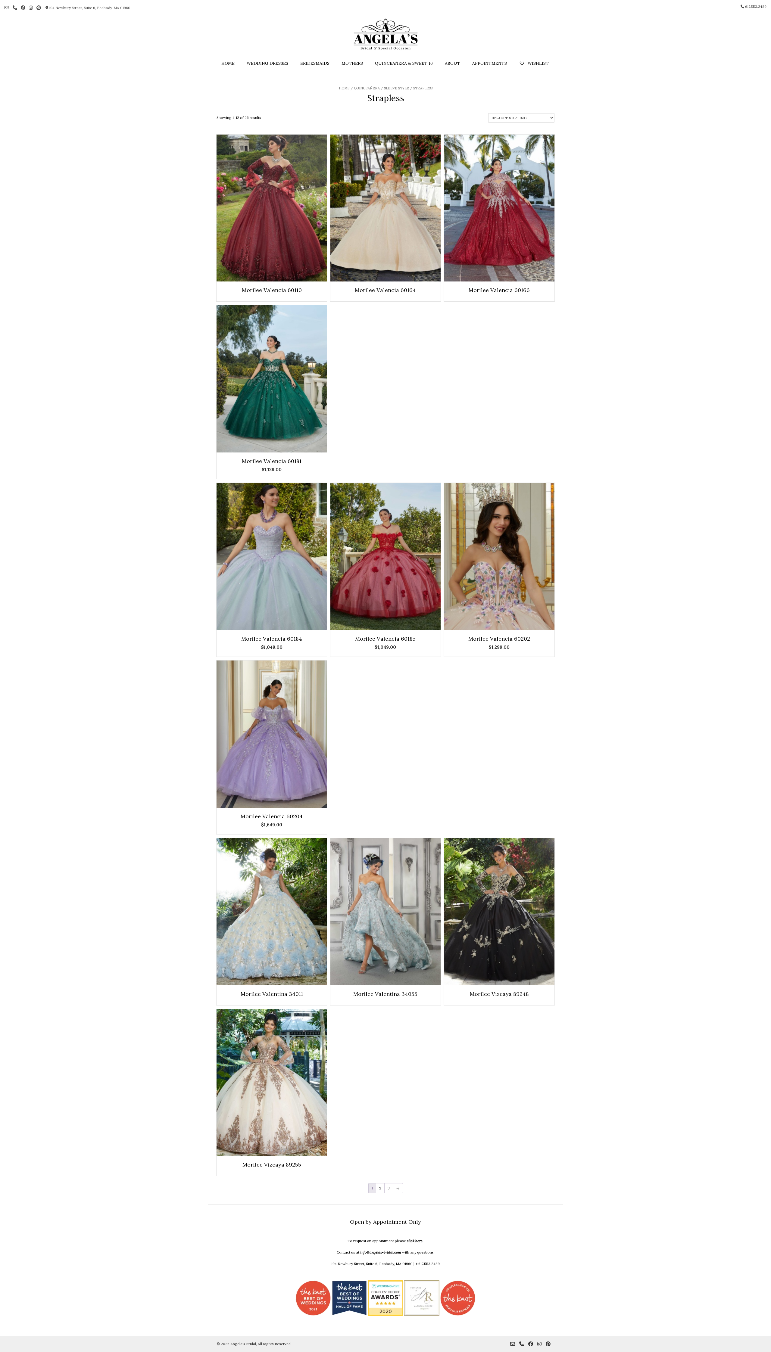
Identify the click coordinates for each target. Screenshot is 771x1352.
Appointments (489, 63)
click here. (415, 1241)
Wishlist (537, 63)
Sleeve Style (396, 88)
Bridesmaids (314, 63)
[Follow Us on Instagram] (31, 8)
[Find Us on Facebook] (23, 8)
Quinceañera (367, 88)
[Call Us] (15, 8)
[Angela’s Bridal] (385, 34)
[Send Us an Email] (7, 8)
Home (228, 63)
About (452, 63)
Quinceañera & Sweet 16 (404, 63)
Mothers (352, 63)
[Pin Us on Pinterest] (38, 8)
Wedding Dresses (267, 63)
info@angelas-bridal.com (380, 1252)
